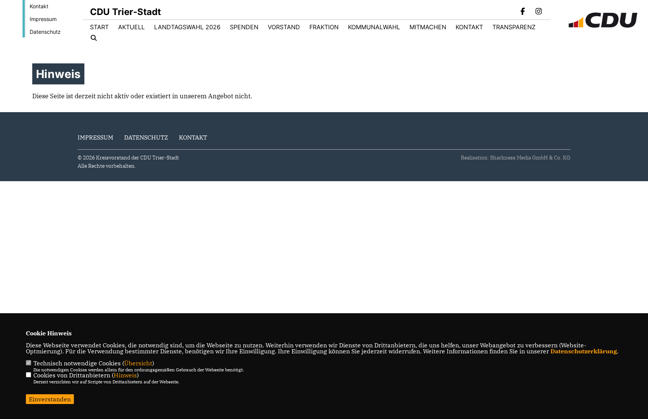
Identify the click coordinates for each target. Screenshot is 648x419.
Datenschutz (45, 32)
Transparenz (514, 27)
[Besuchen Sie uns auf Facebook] (523, 12)
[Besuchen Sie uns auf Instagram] (538, 12)
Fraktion (324, 27)
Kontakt (39, 6)
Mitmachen (428, 27)
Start (99, 27)
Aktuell (131, 27)
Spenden (244, 27)
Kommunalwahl (374, 27)
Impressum (43, 19)
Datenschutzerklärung (583, 351)
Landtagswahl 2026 (187, 27)
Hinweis (125, 375)
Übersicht (138, 363)
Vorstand (284, 27)
